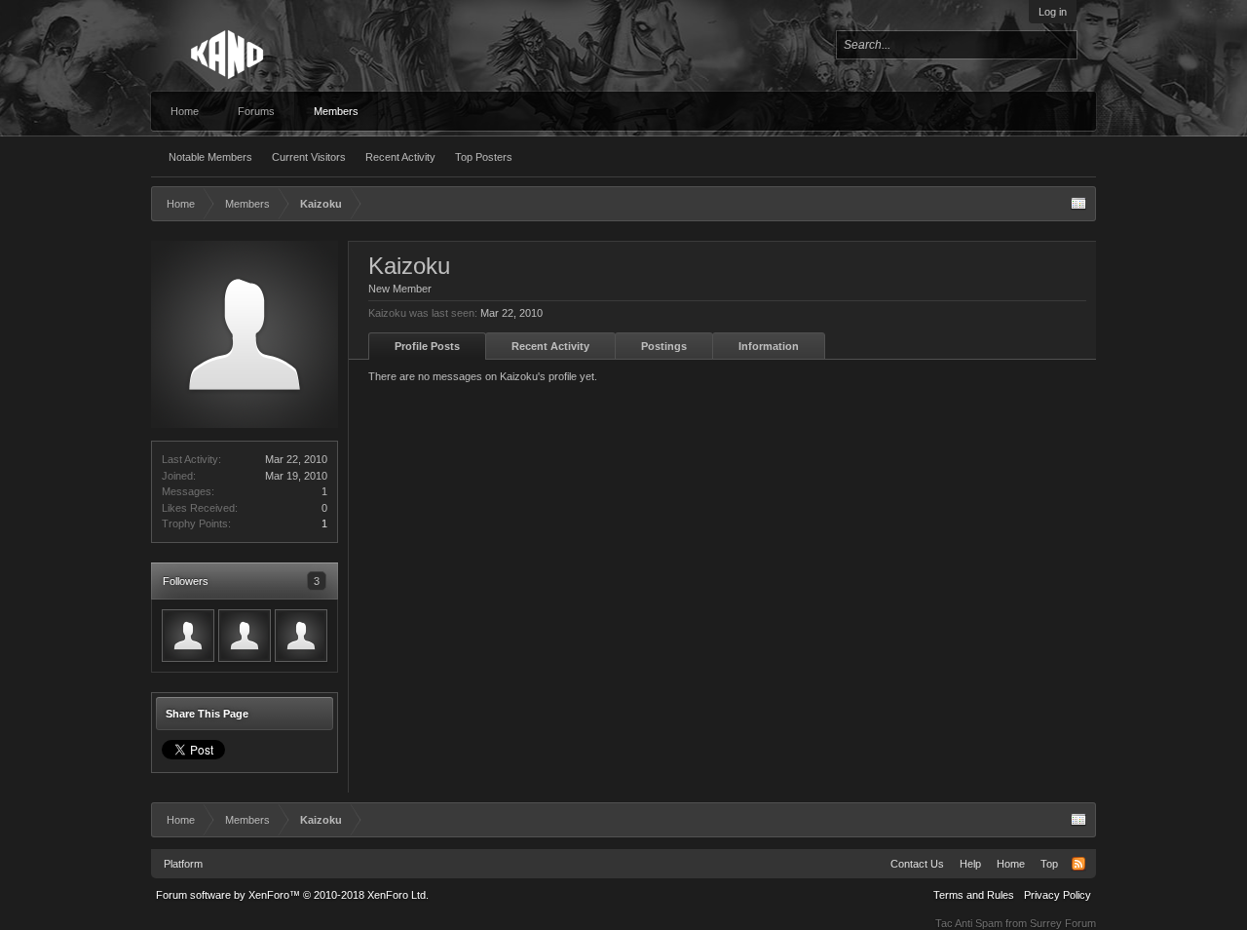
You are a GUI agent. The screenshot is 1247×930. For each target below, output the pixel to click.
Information (768, 346)
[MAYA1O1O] (244, 635)
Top (1049, 864)
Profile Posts (427, 346)
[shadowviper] (301, 635)
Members (336, 111)
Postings (664, 346)
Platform (183, 864)
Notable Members (210, 157)
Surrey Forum (1063, 923)
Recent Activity (400, 157)
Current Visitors (309, 157)
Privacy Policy (1057, 895)
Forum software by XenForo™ (292, 895)
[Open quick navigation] (1078, 204)
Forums (256, 111)
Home (184, 111)
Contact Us (917, 864)
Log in (1053, 12)
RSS (1078, 864)
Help (970, 864)
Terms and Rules (973, 895)
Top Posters (483, 157)
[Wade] (188, 635)
